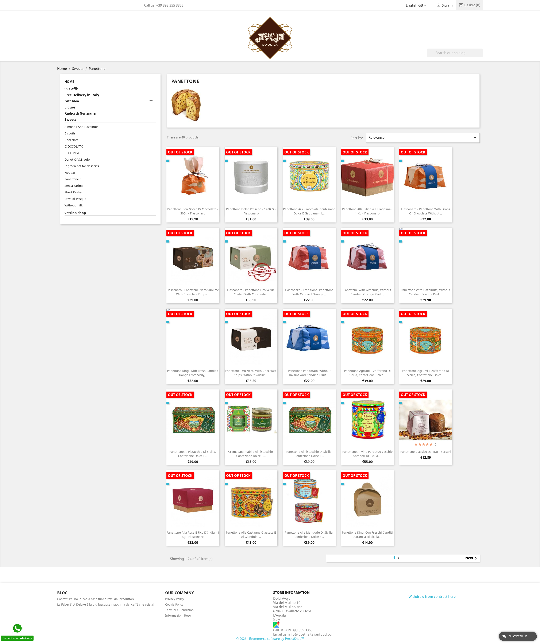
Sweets (70, 119)
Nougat (70, 173)
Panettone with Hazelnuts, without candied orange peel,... (425, 292)
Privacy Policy (174, 599)
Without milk (73, 205)
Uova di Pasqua (75, 199)
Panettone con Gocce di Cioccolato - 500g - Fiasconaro (192, 211)
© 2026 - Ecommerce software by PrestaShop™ (270, 638)
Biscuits (70, 133)
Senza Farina (74, 186)
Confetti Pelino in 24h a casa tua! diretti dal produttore (96, 599)
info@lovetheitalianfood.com (311, 634)
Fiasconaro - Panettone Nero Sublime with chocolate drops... (192, 292)
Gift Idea (72, 101)
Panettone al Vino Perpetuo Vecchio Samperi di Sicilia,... (367, 454)
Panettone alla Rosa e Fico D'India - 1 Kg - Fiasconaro (192, 534)
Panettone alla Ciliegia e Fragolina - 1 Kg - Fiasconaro (367, 211)
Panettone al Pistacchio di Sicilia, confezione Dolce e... (192, 454)
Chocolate (71, 140)
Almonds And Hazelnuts (82, 127)
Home (69, 81)
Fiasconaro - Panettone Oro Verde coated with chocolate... (251, 292)
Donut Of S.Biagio (77, 159)
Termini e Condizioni (179, 610)
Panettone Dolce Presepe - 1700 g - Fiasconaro (251, 211)
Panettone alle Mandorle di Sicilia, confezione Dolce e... (309, 534)
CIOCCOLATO (74, 146)
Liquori (71, 107)
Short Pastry (73, 192)
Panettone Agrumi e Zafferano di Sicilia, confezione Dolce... (367, 373)
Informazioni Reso (178, 615)
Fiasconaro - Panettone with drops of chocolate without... (425, 211)
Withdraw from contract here (432, 596)
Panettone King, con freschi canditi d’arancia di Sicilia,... (367, 534)
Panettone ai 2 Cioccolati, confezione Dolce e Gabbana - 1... (309, 211)
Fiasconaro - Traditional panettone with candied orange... (309, 292)
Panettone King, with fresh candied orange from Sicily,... (192, 373)
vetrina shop (75, 213)
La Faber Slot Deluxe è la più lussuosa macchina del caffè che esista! (105, 604)
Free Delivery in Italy (82, 95)
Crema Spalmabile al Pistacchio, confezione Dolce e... (251, 454)
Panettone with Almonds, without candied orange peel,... (367, 292)
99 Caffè (71, 89)
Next (471, 558)
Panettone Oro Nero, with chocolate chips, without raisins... (251, 373)
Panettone (72, 179)
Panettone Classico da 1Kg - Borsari (425, 452)
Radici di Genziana (80, 113)
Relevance (423, 137)
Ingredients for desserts (82, 166)
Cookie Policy (174, 604)
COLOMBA (72, 153)
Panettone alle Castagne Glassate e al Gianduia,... (251, 534)
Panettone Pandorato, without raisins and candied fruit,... (309, 373)
